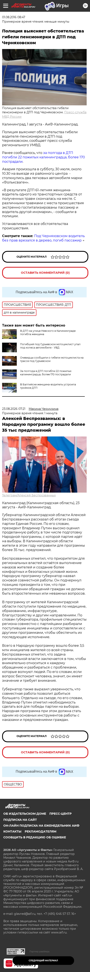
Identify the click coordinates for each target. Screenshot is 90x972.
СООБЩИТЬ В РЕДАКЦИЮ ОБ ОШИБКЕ (34, 837)
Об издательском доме (24, 814)
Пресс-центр (60, 814)
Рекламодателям (40, 831)
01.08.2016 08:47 (13, 17)
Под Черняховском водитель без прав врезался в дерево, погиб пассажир (43, 238)
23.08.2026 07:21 (13, 409)
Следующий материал (43, 960)
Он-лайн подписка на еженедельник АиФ (41, 825)
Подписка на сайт (20, 820)
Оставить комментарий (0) (45, 273)
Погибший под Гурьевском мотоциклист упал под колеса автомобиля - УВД (50, 346)
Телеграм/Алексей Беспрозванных (29, 495)
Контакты (12, 831)
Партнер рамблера (39, 951)
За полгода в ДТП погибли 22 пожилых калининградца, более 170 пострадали (45, 372)
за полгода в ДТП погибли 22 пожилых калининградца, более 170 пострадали (43, 157)
